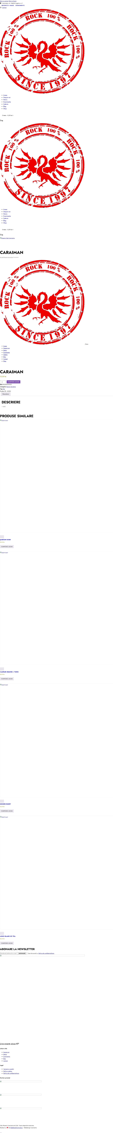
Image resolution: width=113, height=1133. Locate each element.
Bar (4, 389)
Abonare (22, 953)
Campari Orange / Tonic (9, 672)
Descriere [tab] (6, 394)
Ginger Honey (5, 804)
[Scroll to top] (1, 1132)
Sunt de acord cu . (41, 953)
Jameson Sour (5, 540)
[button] (1, 244)
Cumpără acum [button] (7, 546)
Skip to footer (12, 1)
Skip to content (4, 1)
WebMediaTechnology (16, 1128)
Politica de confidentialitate (46, 953)
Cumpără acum (13, 382)
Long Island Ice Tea (7, 936)
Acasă (1, 257)
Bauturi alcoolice (8, 257)
